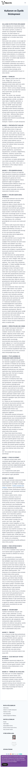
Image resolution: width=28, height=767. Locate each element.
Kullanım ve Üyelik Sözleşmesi (10, 709)
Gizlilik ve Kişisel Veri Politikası (9, 761)
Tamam (5, 764)
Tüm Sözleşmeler (7, 713)
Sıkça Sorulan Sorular (8, 729)
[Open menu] (25, 3)
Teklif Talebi (6, 723)
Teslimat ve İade (7, 711)
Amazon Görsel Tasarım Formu (10, 727)
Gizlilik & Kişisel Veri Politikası (9, 715)
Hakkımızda (5, 707)
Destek (4, 721)
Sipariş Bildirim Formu (8, 725)
